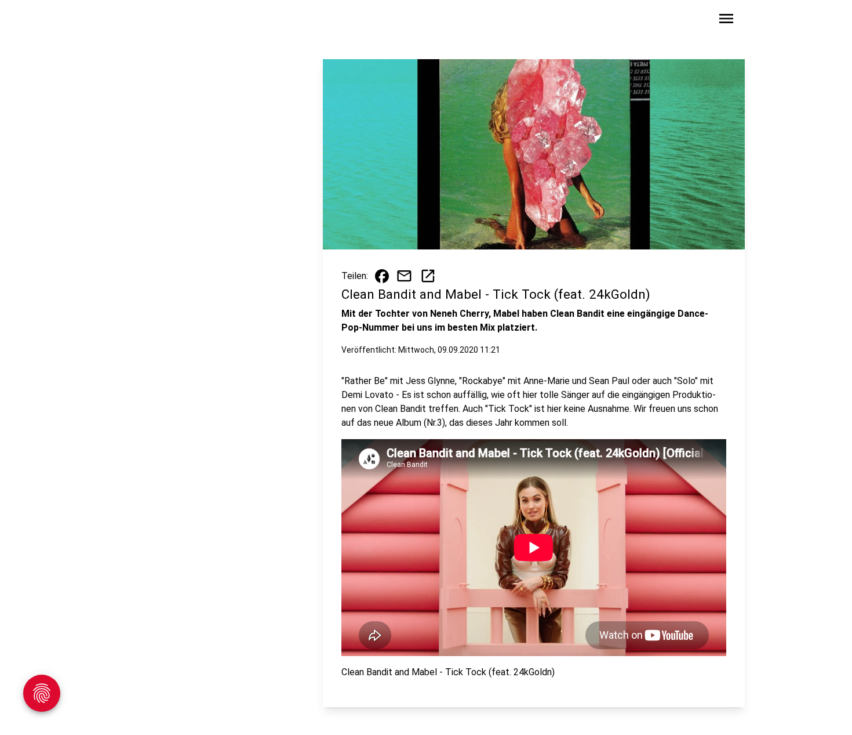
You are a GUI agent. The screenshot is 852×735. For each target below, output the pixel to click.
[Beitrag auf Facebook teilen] (382, 276)
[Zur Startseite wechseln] (144, 21)
